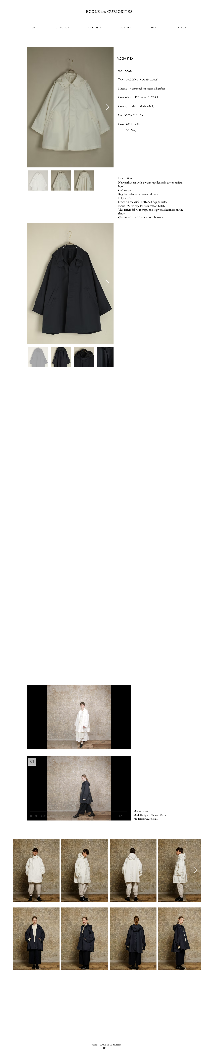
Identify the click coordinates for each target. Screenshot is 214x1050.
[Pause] (31, 745)
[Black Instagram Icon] (104, 1048)
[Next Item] (108, 107)
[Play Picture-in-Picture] (120, 745)
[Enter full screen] (126, 745)
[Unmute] (36, 745)
